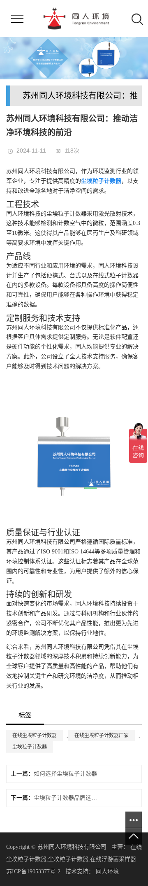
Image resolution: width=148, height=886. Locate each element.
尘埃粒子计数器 (29, 747)
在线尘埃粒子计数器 (34, 735)
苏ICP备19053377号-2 (33, 871)
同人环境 (108, 871)
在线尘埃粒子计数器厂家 (101, 735)
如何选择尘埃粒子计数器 (65, 774)
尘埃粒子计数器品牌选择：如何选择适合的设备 (65, 798)
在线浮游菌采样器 (113, 859)
